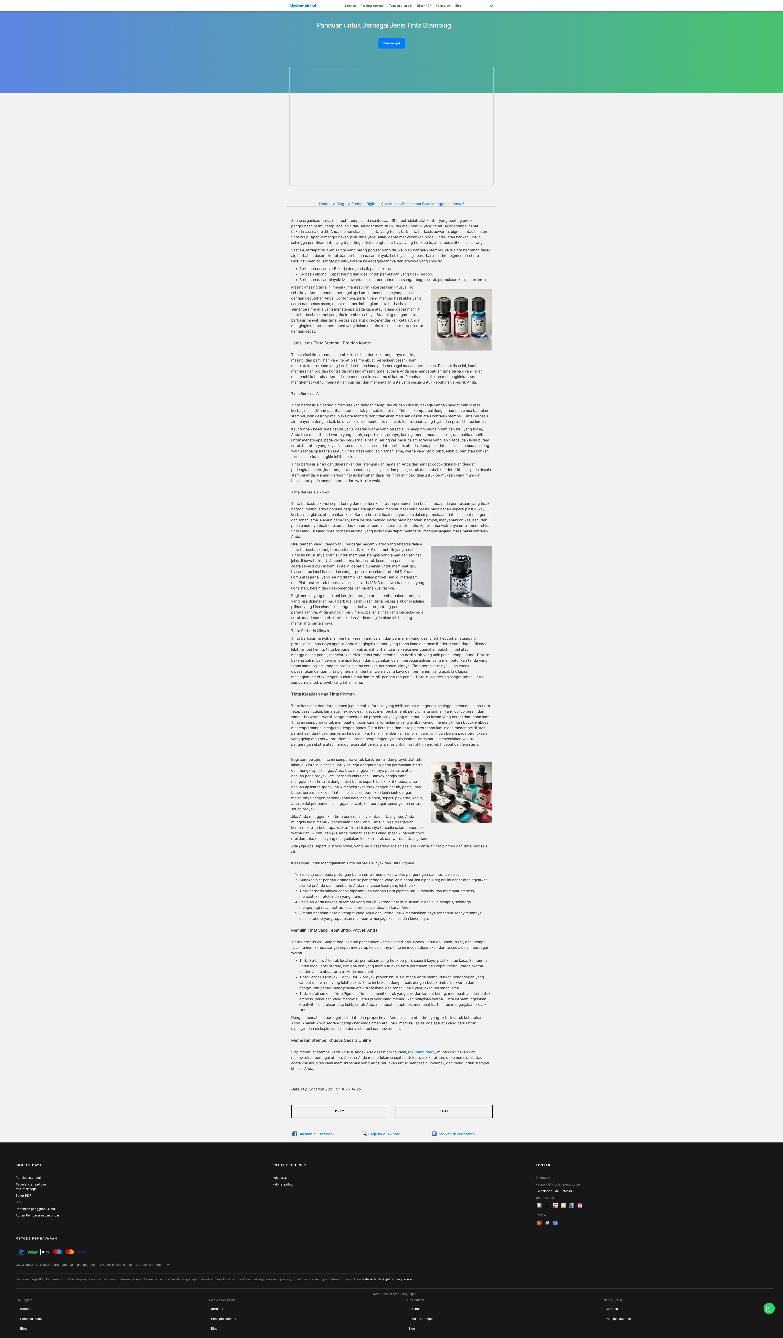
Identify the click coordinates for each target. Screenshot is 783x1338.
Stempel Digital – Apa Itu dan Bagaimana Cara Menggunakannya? (407, 204)
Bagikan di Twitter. (384, 1134)
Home (324, 204)
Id (491, 6)
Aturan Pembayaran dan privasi (38, 1215)
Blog (458, 5)
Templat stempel (400, 5)
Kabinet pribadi (283, 1184)
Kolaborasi (443, 5)
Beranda (350, 5)
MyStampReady (421, 1052)
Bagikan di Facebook (317, 1134)
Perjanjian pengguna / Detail (36, 1209)
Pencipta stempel (372, 5)
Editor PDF (423, 5)
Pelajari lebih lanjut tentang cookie (387, 1279)
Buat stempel (391, 43)
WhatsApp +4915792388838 (558, 1191)
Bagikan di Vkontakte (456, 1134)
